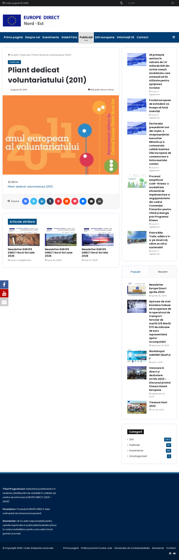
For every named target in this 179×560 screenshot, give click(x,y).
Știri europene (104, 37)
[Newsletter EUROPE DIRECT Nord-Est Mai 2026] (98, 237)
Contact (142, 37)
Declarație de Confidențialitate (132, 548)
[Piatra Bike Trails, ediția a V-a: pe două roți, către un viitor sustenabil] (136, 237)
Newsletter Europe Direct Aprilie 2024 (158, 288)
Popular (136, 272)
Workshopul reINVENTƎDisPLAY (160, 354)
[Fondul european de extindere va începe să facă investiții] (136, 105)
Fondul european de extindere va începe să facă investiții (160, 105)
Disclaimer (158, 548)
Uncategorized (138, 456)
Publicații (86, 37)
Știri (131, 439)
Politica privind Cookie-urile (96, 548)
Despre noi (32, 37)
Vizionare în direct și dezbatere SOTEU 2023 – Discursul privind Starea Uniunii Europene (159, 379)
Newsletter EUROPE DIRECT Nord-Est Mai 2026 (95, 253)
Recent (163, 272)
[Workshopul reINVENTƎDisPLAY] (136, 356)
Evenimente (50, 37)
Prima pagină (13, 37)
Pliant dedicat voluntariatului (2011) (30, 186)
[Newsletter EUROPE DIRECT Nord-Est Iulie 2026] (24, 237)
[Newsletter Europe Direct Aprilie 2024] (136, 289)
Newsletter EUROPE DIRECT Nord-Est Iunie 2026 (59, 253)
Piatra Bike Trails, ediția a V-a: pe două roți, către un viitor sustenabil (160, 240)
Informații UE (125, 37)
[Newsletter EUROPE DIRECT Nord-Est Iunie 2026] (61, 237)
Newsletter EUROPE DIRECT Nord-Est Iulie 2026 (21, 253)
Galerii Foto (69, 37)
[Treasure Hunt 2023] (136, 407)
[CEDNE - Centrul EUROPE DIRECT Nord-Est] (31, 20)
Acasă (14, 55)
